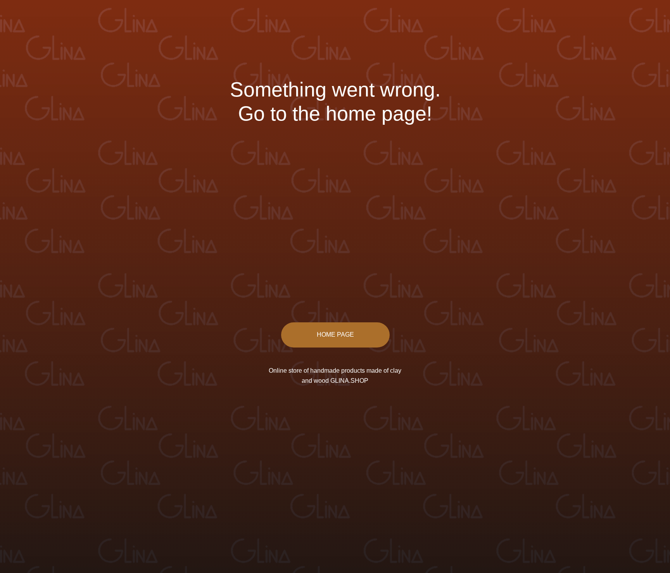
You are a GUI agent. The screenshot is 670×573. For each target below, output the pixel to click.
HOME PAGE (335, 334)
